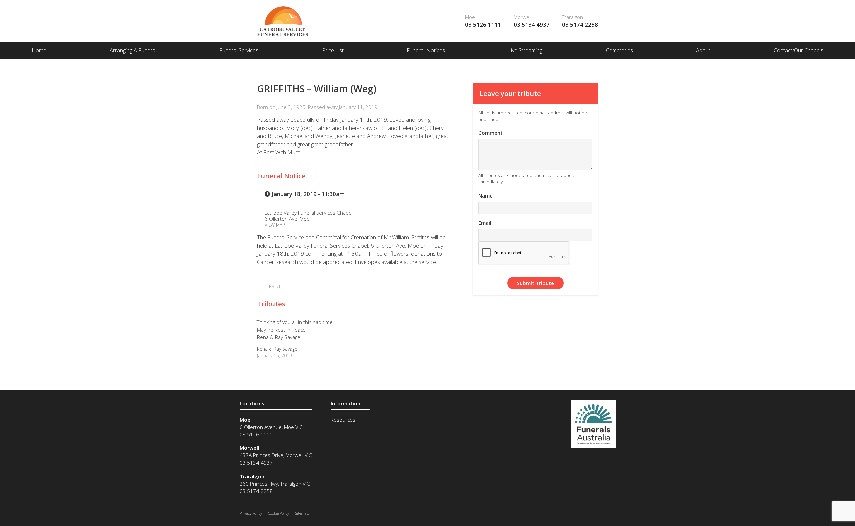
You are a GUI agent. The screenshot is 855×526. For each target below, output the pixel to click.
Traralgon (572, 17)
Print (274, 286)
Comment (490, 132)
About (703, 50)
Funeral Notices (426, 50)
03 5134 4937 (532, 24)
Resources (343, 419)
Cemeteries (619, 50)
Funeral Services (239, 50)
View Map (275, 225)
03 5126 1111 (483, 24)
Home (39, 50)
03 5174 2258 (580, 24)
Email (484, 222)
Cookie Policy (278, 513)
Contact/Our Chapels (798, 50)
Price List (333, 50)
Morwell (522, 17)
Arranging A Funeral (133, 50)
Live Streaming (525, 50)
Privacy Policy (251, 513)
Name (485, 195)
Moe (470, 17)
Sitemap (302, 513)
